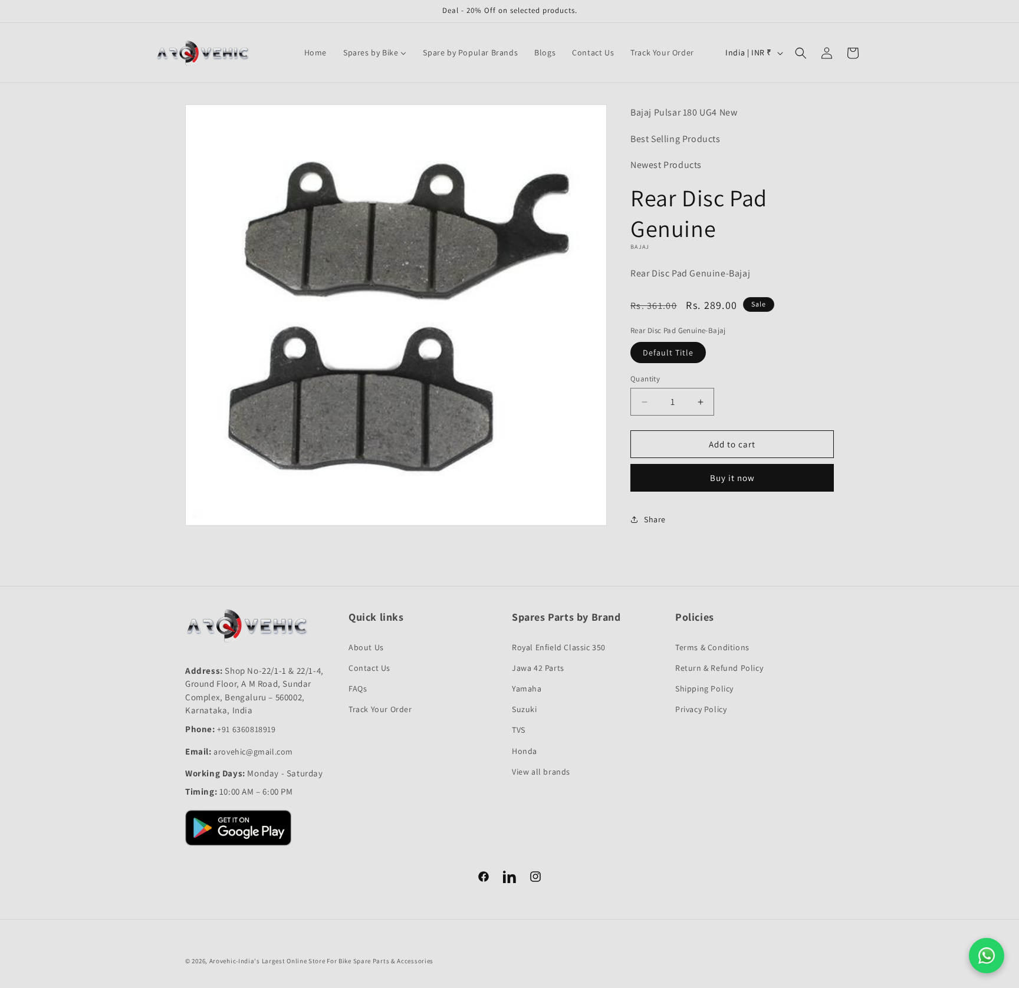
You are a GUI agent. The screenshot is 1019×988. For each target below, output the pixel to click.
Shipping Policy (704, 688)
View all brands (541, 771)
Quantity (645, 379)
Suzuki (524, 709)
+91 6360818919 (246, 729)
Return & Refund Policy (719, 668)
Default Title (668, 352)
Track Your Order (380, 709)
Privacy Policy (701, 709)
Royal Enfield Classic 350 (559, 647)
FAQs (358, 688)
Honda (524, 751)
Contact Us (369, 668)
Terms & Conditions (712, 647)
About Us (366, 647)
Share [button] (655, 519)
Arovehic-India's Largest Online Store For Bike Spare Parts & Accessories (321, 961)
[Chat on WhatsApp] (986, 955)
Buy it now (732, 477)
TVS (518, 729)
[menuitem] (315, 52)
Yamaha (527, 688)
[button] (801, 53)
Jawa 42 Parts (538, 668)
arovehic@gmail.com (253, 751)
